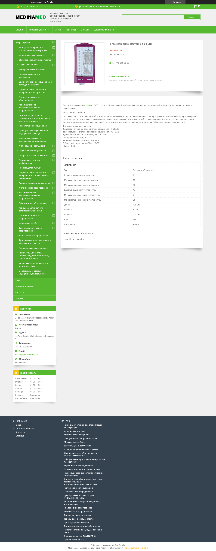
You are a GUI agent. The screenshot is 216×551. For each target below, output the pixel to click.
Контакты (71, 29)
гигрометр (88, 105)
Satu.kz (122, 545)
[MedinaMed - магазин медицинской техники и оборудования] (30, 17)
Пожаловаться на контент (136, 548)
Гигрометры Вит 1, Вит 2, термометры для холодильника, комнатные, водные (34, 118)
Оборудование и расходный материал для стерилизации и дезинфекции (33, 175)
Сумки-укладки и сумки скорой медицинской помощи (79, 496)
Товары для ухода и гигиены (77, 515)
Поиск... (192, 17)
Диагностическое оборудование (34, 183)
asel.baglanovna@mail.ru (26, 354)
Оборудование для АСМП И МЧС (80, 536)
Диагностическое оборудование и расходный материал (80, 454)
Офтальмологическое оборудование (82, 469)
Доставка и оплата (104, 29)
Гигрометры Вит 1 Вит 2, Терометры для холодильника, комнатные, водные (34, 256)
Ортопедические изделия (76, 522)
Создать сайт (37, 2)
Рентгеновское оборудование (33, 235)
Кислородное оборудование (32, 146)
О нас (58, 29)
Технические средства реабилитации (82, 526)
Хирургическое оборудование (33, 188)
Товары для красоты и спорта (33, 155)
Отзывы (85, 29)
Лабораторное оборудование (33, 203)
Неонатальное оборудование (33, 126)
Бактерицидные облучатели (32, 69)
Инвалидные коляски (74, 431)
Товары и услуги (37, 29)
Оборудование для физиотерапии (35, 60)
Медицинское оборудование (32, 150)
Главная (20, 29)
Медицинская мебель (29, 64)
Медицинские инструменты (32, 55)
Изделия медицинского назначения (81, 449)
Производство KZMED (30, 168)
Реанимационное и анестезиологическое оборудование (29, 108)
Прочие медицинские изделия (33, 248)
